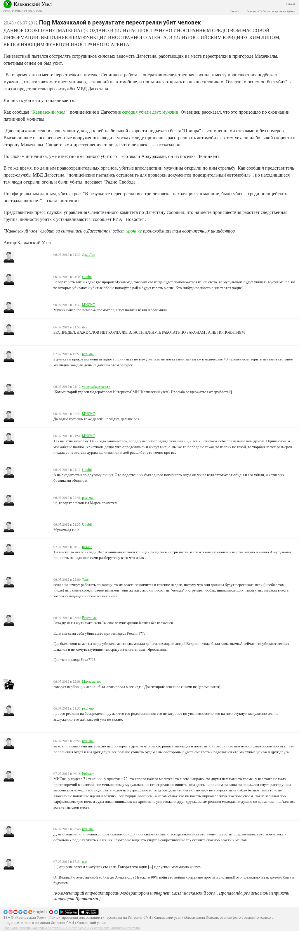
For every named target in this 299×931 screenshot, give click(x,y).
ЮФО (39, 11)
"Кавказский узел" (48, 112)
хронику (134, 231)
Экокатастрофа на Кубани (279, 11)
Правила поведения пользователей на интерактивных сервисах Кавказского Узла (72, 928)
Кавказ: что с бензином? (245, 11)
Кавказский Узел (33, 3)
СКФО (7, 11)
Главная (289, 4)
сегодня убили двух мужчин (150, 112)
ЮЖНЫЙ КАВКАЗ (23, 11)
